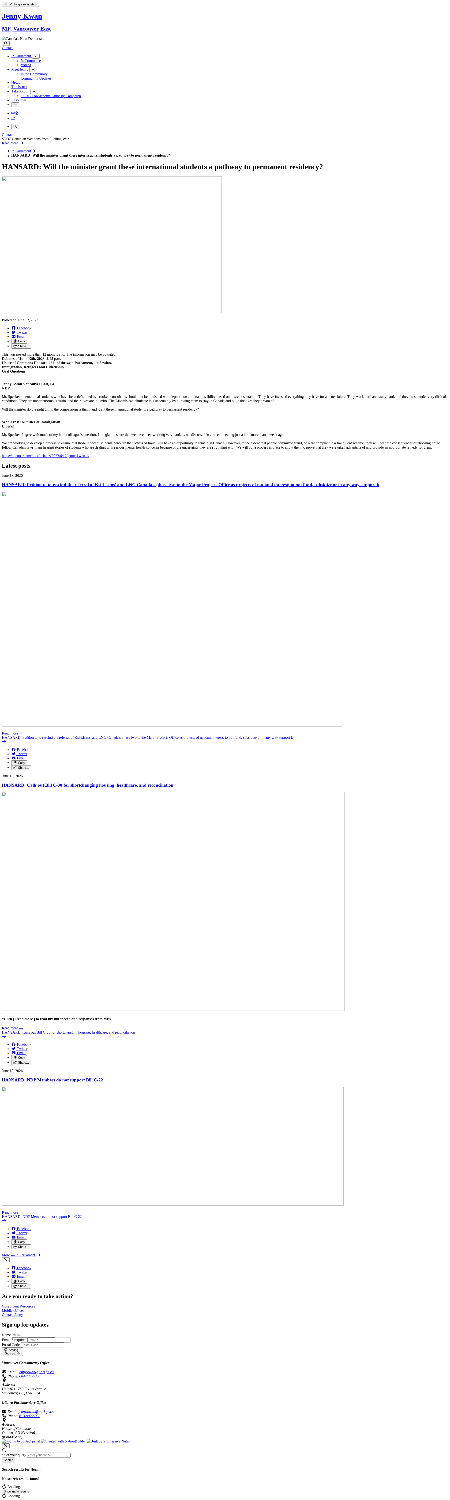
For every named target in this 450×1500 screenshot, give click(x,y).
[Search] (6, 43)
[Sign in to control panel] (21, 1441)
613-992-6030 (29, 1416)
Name (6, 1335)
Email (14, 1340)
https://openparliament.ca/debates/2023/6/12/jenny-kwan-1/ (45, 456)
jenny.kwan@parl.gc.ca (36, 1372)
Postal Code (11, 1345)
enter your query (14, 1455)
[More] (36, 56)
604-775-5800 (29, 1376)
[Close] (6, 1259)
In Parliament (21, 151)
